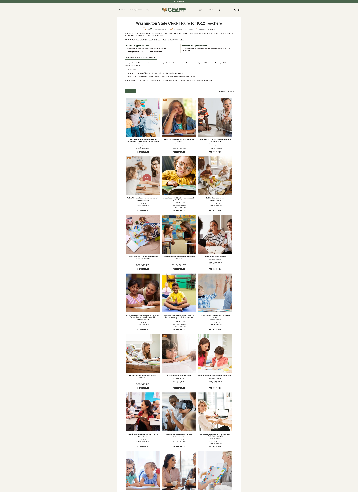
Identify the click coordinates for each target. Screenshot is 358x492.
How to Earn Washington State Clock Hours (140, 57)
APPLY (130, 91)
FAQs (188, 80)
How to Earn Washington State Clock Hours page (157, 80)
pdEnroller (212, 29)
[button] (235, 10)
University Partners (189, 76)
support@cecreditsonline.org (204, 80)
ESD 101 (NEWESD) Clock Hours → (160, 52)
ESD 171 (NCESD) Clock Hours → (137, 52)
